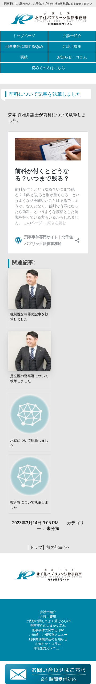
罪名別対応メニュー (48, 648)
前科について (56, 114)
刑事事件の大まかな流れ (48, 625)
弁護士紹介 (72, 36)
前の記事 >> (57, 547)
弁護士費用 (72, 46)
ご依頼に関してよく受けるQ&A (48, 621)
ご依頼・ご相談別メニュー (48, 635)
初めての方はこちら (48, 68)
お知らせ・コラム (72, 57)
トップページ (24, 36)
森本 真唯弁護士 (23, 114)
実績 (24, 57)
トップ (36, 547)
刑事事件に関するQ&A (24, 46)
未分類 (52, 528)
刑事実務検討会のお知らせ (48, 639)
